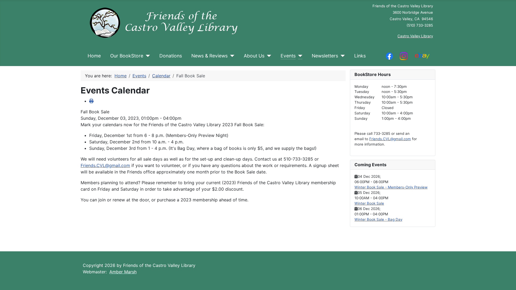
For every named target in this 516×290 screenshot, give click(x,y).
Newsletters (325, 56)
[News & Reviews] (231, 55)
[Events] (299, 55)
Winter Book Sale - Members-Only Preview (391, 187)
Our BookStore (126, 56)
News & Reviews (209, 56)
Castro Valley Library (415, 36)
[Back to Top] (506, 280)
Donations (170, 56)
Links (360, 56)
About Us (254, 56)
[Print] (91, 101)
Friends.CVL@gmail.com (105, 165)
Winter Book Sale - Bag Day (378, 219)
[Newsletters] (341, 55)
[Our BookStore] (146, 55)
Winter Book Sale (369, 203)
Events (288, 56)
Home (94, 56)
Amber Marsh (123, 271)
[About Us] (267, 55)
